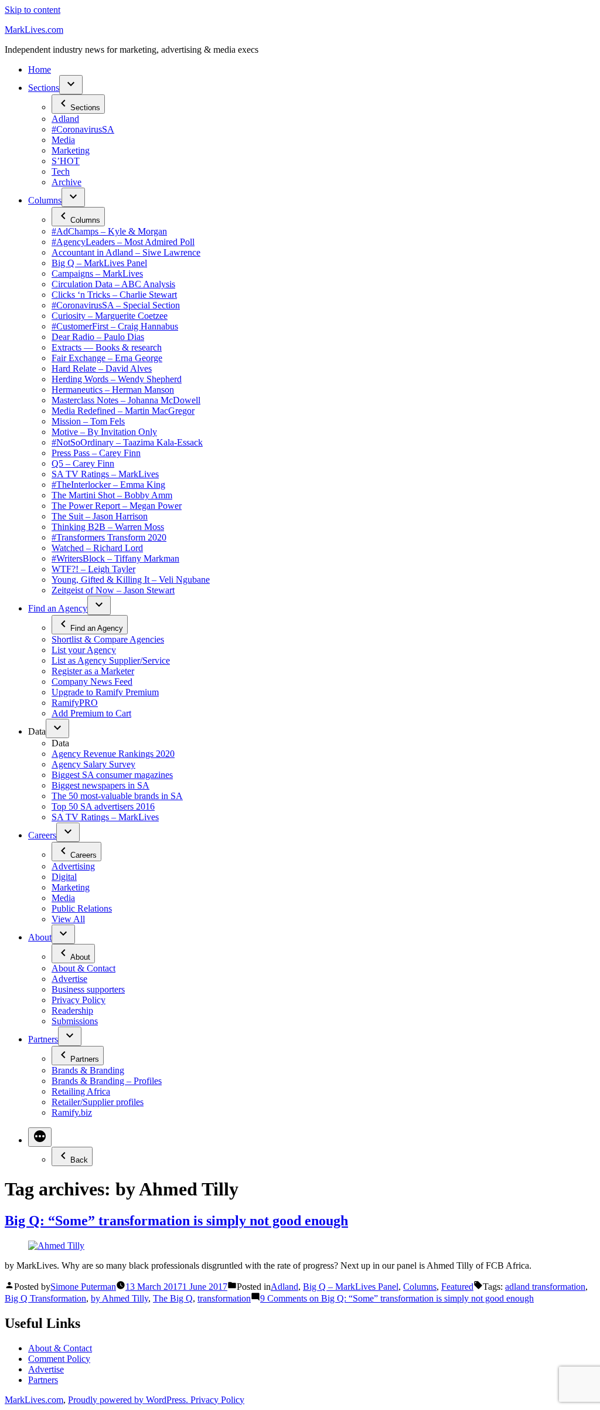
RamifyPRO (75, 703)
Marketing (71, 150)
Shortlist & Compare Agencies (108, 639)
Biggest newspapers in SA (100, 785)
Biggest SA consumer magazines (112, 775)
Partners (43, 1039)
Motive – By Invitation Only (104, 432)
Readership (72, 1010)
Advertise (69, 979)
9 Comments (397, 1298)
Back (79, 1160)
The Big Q (173, 1298)
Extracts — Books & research (107, 347)
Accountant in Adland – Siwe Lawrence (126, 252)
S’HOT (66, 161)
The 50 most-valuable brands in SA (117, 796)
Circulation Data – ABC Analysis (113, 284)
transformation (224, 1298)
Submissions (75, 1021)
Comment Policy (59, 1359)
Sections (43, 88)
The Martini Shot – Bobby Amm (112, 495)
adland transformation (545, 1287)
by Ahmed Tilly (119, 1298)
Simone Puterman (83, 1287)
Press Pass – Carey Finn (96, 453)
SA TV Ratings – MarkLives (105, 474)
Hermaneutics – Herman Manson (113, 390)
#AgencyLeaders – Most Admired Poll (123, 242)
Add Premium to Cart (91, 713)
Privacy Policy (78, 1000)
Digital (64, 877)
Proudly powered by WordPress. (129, 1400)
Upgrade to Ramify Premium (105, 692)
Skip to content (32, 10)
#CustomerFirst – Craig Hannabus (115, 326)
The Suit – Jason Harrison (100, 516)
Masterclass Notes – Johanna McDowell (126, 400)
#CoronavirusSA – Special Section (116, 305)
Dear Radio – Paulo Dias (98, 337)
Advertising (73, 866)
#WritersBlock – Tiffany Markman (115, 558)
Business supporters (88, 989)
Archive (66, 182)
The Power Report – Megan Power (117, 506)
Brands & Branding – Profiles (107, 1081)
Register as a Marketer (93, 671)
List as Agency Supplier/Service (111, 660)
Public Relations (82, 908)
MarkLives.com (34, 30)
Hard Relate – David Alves (102, 368)
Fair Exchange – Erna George (107, 358)
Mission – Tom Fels (88, 421)
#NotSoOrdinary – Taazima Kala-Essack (127, 442)
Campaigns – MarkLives (97, 273)
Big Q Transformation (45, 1298)
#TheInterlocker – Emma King (108, 485)
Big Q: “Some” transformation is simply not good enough (176, 1220)
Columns (45, 200)
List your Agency (84, 650)
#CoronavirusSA (83, 129)
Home (39, 69)
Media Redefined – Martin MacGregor (123, 411)
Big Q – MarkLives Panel (99, 263)
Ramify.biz (72, 1112)
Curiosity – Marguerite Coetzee (110, 316)
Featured (457, 1287)
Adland (65, 119)
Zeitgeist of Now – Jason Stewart (113, 590)
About (40, 937)
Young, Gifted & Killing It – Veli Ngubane (131, 580)
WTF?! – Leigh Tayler (93, 569)
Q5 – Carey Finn (83, 463)
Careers (42, 835)
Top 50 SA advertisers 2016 (103, 806)
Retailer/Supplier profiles (98, 1102)
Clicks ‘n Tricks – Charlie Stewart (114, 295)
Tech (61, 171)
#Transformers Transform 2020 (109, 537)
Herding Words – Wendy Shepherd (117, 379)
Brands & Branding (88, 1070)
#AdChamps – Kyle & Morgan (109, 231)
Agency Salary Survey (93, 764)
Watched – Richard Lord (97, 548)
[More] (40, 1137)
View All (68, 919)
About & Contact (83, 968)
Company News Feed (92, 682)
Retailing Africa (81, 1091)
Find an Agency (57, 608)
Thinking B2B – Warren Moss (108, 527)
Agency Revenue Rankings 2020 (113, 754)
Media (63, 140)
